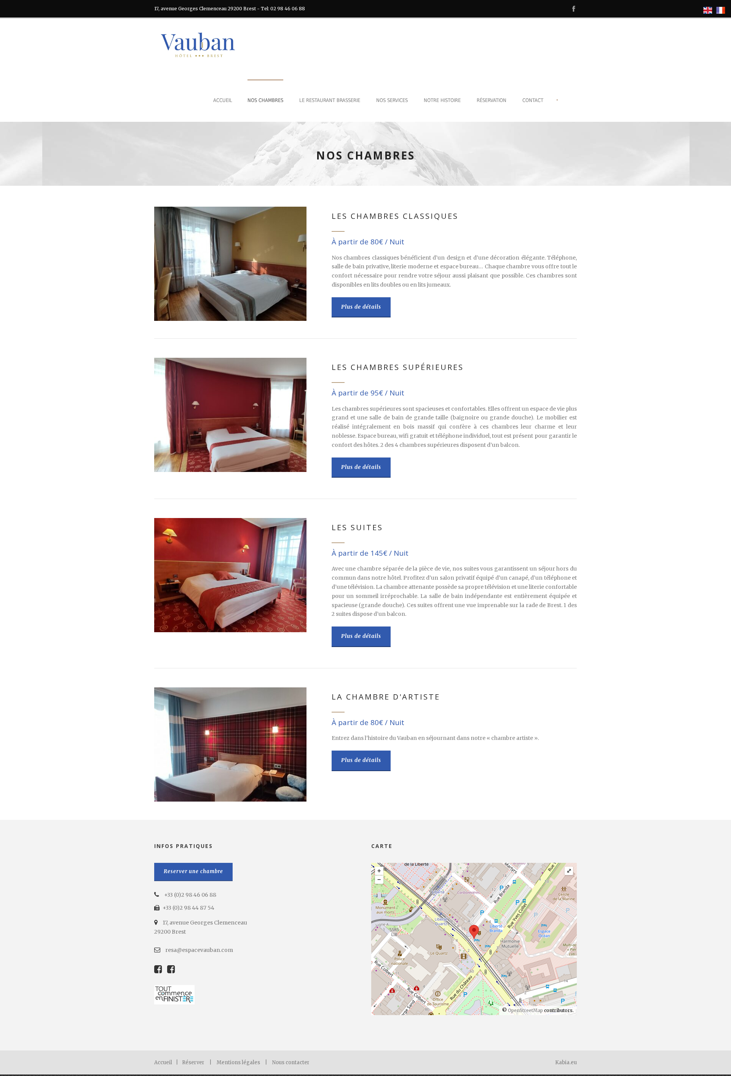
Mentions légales (238, 1062)
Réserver (193, 1062)
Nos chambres (265, 100)
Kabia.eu (566, 1062)
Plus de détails (361, 306)
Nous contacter (291, 1062)
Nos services (392, 100)
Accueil (222, 100)
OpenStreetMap (525, 1010)
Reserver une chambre (193, 871)
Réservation (491, 100)
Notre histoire (442, 100)
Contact (532, 100)
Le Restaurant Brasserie (329, 100)
